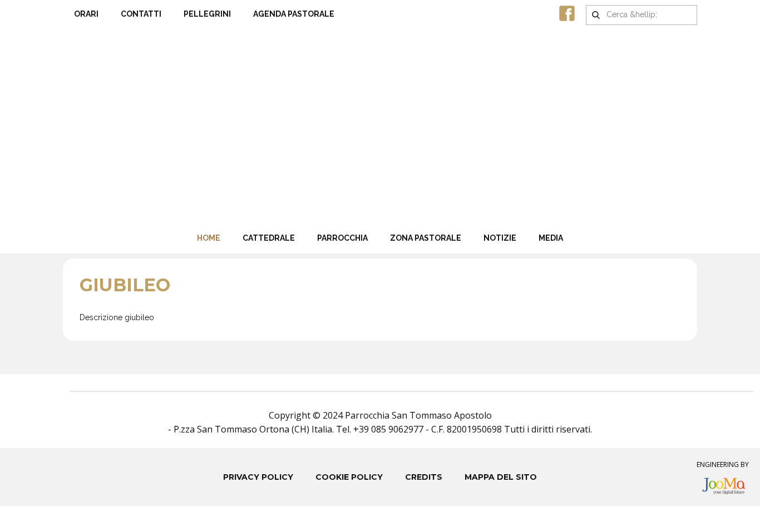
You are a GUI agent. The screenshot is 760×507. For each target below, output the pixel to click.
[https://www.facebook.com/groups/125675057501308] (567, 13)
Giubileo (125, 285)
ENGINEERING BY (723, 464)
